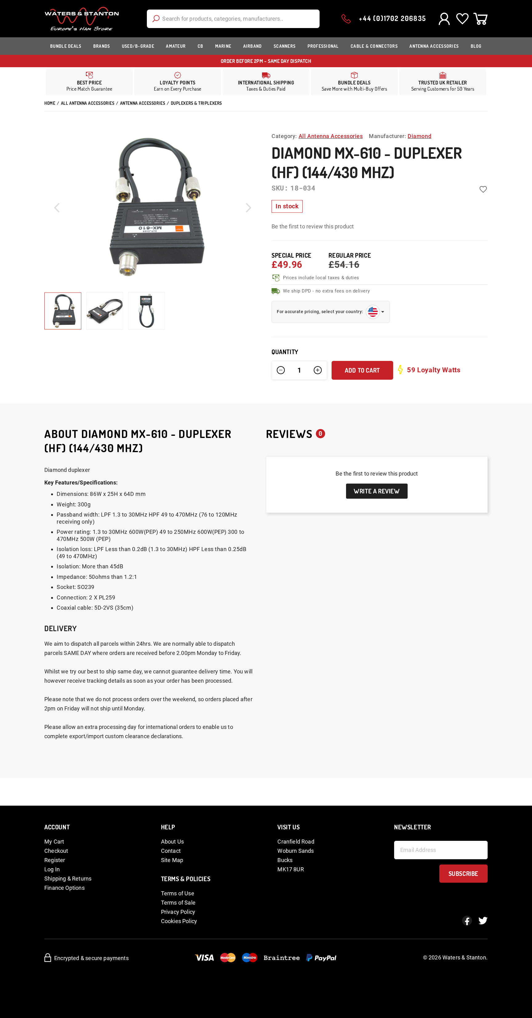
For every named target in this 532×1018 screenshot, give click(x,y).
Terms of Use (177, 893)
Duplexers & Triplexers (196, 103)
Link (266, 82)
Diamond (419, 136)
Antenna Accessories (142, 103)
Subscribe (463, 873)
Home (49, 103)
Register (54, 860)
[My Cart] (480, 19)
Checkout (56, 851)
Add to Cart (362, 370)
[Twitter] (483, 920)
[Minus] (281, 370)
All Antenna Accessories (87, 103)
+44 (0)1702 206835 (392, 18)
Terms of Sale (178, 902)
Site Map (172, 860)
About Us (172, 841)
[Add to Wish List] (483, 189)
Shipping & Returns (67, 878)
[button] (56, 207)
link (177, 82)
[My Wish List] (462, 19)
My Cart (54, 841)
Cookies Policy (179, 921)
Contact (171, 851)
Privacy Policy (178, 912)
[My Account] (444, 19)
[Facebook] (467, 920)
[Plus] (318, 370)
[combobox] (233, 19)
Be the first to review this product (313, 226)
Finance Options (64, 888)
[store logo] (81, 18)
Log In (52, 869)
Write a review (377, 491)
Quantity (285, 352)
